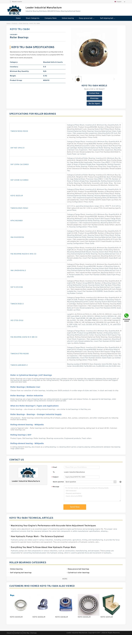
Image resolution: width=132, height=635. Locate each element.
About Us (10, 633)
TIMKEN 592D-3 (17, 304)
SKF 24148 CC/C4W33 (19, 180)
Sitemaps (33, 633)
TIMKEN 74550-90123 (19, 131)
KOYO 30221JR (17, 196)
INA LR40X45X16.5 (18, 271)
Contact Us (18, 633)
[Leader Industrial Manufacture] (14, 10)
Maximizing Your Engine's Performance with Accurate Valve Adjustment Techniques (53, 525)
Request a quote (17, 1)
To (54, 472)
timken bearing (68, 18)
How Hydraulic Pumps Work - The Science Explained (37, 536)
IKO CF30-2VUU (17, 320)
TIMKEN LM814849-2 (19, 365)
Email (54, 467)
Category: (14, 62)
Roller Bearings (23, 23)
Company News (51, 18)
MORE (64, 579)
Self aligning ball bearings (109, 18)
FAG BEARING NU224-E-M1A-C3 (23, 254)
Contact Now (94, 93)
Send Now (75, 507)
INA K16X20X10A (17, 237)
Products (14, 23)
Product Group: (16, 80)
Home (18, 18)
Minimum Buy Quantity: (19, 71)
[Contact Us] (127, 317)
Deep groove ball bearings (88, 18)
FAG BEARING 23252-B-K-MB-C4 (24, 337)
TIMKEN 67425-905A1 (19, 208)
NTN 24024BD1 (17, 221)
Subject (55, 477)
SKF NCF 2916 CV (18, 148)
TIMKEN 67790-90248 (20, 354)
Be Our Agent (94, 104)
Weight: (13, 76)
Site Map (26, 633)
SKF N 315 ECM (17, 287)
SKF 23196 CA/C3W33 (20, 165)
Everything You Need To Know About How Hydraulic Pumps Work (43, 547)
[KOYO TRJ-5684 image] (94, 51)
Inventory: (14, 67)
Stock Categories (32, 18)
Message (55, 487)
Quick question (58, 482)
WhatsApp (94, 98)
